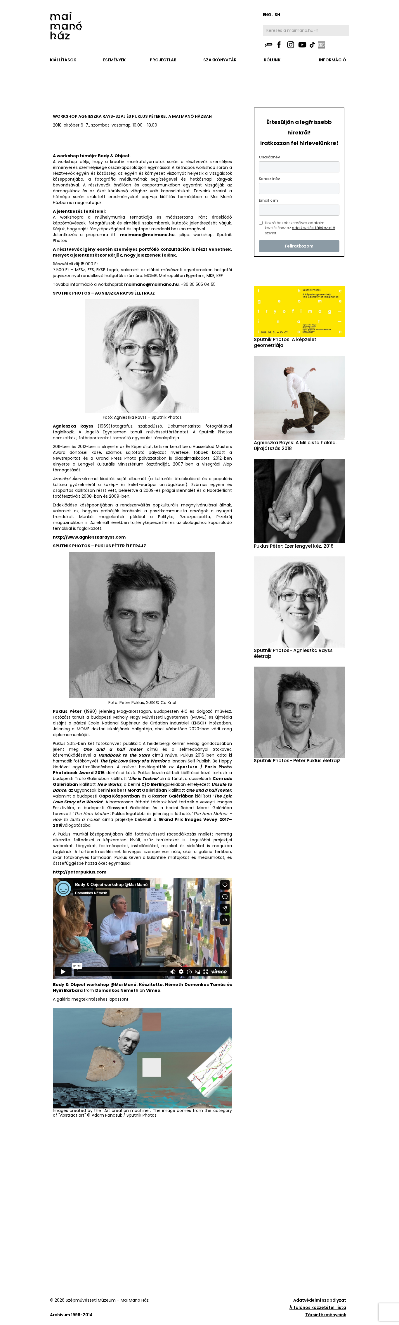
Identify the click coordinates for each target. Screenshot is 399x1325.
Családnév (269, 157)
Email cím (268, 200)
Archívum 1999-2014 (71, 1315)
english (271, 15)
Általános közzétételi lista (317, 1307)
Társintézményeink (325, 1315)
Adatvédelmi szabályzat (319, 1300)
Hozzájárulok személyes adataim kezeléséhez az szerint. (300, 228)
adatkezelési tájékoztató (313, 227)
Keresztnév (269, 178)
